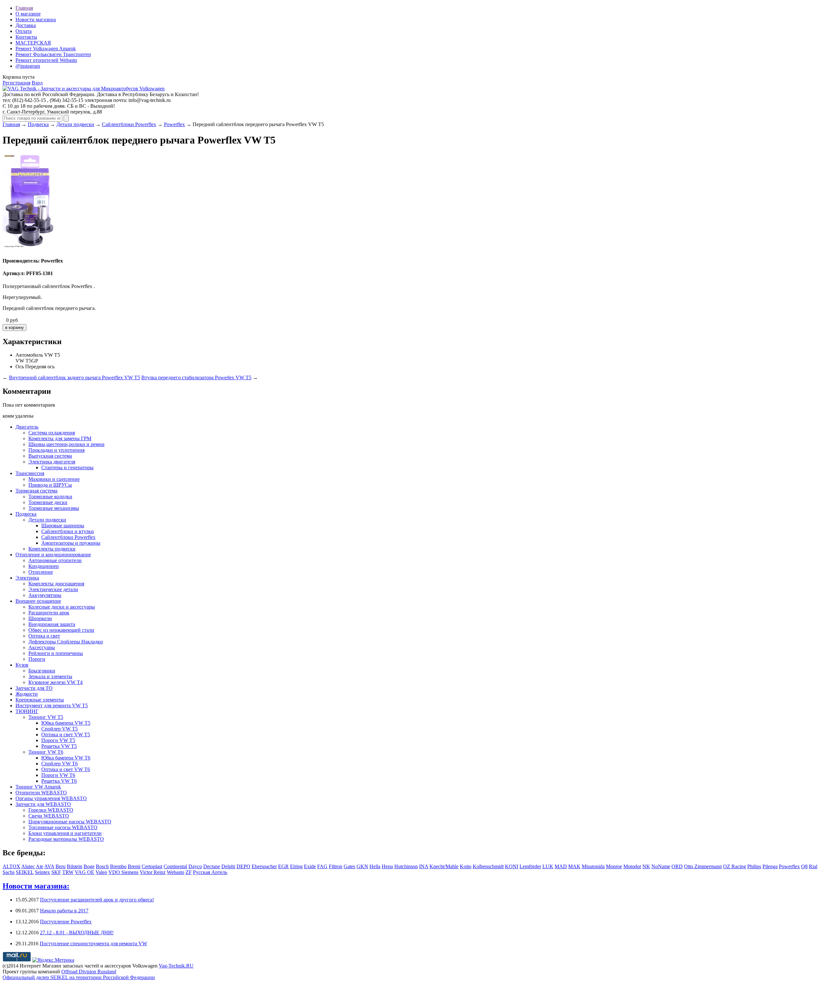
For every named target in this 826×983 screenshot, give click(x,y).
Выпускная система (50, 456)
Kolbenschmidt (488, 866)
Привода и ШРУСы (50, 485)
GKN (362, 866)
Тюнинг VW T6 (45, 752)
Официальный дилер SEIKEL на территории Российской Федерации (79, 977)
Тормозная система (36, 490)
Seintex (42, 872)
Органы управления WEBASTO (51, 798)
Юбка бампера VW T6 (65, 757)
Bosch (102, 866)
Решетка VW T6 (59, 781)
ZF (189, 872)
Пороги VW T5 (58, 740)
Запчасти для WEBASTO (43, 804)
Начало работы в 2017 (64, 910)
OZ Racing (734, 866)
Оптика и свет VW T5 (65, 734)
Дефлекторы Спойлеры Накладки (65, 641)
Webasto (175, 872)
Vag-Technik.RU (176, 965)
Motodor (632, 866)
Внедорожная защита (51, 624)
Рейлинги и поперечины (55, 653)
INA (423, 866)
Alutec (28, 866)
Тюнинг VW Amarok (38, 786)
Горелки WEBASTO (50, 810)
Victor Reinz (153, 872)
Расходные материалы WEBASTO (66, 839)
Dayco (195, 866)
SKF (56, 872)
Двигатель (26, 427)
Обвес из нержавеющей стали (61, 630)
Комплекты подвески (52, 548)
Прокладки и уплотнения (56, 450)
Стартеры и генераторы (67, 467)
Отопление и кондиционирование (53, 554)
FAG (322, 866)
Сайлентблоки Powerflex (129, 124)
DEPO (243, 866)
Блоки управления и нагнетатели (65, 833)
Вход (37, 82)
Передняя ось (40, 366)
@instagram (27, 66)
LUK (547, 866)
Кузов (21, 665)
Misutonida (593, 866)
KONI (511, 866)
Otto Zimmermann (703, 866)
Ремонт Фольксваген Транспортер (53, 54)
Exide (310, 866)
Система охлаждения (51, 432)
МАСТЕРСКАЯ (33, 42)
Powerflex (174, 124)
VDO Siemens (123, 872)
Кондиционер (43, 566)
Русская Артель (210, 872)
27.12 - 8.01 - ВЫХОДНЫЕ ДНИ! (77, 932)
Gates (349, 866)
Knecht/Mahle (443, 866)
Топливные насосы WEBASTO (62, 827)
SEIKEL (25, 872)
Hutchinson (406, 866)
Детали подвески (75, 124)
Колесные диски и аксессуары (61, 607)
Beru (60, 866)
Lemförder (530, 866)
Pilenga (770, 866)
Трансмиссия (29, 473)
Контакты (26, 37)
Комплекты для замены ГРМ (59, 438)
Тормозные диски (47, 502)
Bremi (134, 866)
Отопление (40, 572)
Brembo (118, 866)
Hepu (387, 866)
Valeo (101, 872)
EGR (283, 866)
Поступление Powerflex (66, 921)
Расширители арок (48, 612)
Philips (754, 866)
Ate (39, 866)
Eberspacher (264, 866)
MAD (561, 866)
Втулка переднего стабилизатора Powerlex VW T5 (196, 377)
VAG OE (84, 872)
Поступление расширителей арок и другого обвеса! (97, 899)
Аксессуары (41, 647)
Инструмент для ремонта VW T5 (51, 705)
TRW (68, 872)
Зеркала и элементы (50, 676)
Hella (374, 866)
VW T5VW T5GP (37, 357)
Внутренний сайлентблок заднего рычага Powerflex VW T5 (74, 377)
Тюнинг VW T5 (45, 717)
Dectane (211, 866)
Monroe (614, 866)
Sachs (9, 872)
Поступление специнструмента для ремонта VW (93, 943)
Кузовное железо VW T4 (55, 682)
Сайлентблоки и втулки (67, 531)
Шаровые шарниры (62, 525)
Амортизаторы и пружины (70, 543)
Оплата (23, 31)
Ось (19, 366)
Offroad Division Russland (88, 971)
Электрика (27, 578)
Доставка (25, 25)
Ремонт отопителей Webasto (46, 60)
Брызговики (41, 670)
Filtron (335, 866)
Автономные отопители (55, 560)
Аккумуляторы (44, 595)
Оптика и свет (44, 636)
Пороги (36, 659)
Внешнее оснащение (38, 601)
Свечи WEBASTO (48, 816)
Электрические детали (53, 589)
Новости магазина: (36, 886)
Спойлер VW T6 (59, 763)
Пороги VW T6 (58, 775)
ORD (677, 866)
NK (646, 866)
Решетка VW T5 (59, 746)
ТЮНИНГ (26, 711)
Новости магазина (35, 19)
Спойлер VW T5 (59, 728)
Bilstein (74, 866)
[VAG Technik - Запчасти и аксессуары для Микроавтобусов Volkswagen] (84, 88)
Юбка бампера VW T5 (65, 723)
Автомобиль (29, 355)
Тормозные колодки (50, 496)
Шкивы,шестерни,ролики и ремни (66, 444)
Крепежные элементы (39, 699)
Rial (813, 866)
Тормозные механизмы (53, 508)
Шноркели (40, 618)
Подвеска (38, 124)
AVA (49, 866)
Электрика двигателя (51, 461)
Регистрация (16, 82)
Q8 (804, 866)
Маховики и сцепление (54, 479)
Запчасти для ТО (34, 688)
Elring (296, 866)
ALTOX (11, 866)
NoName (660, 866)
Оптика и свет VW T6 (65, 769)
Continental (175, 866)
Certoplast (152, 866)
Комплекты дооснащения (56, 583)
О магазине (28, 13)
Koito (465, 866)
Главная (24, 8)
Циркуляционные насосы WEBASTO (69, 821)
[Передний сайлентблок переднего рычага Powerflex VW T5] (31, 248)
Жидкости (26, 694)
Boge (89, 866)
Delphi (228, 866)
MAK (574, 866)
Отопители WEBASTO (41, 792)
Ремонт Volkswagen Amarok (45, 48)
